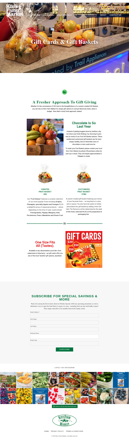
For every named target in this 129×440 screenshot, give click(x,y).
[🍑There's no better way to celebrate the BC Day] (56, 380)
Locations (48, 15)
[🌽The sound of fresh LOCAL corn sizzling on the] (89, 380)
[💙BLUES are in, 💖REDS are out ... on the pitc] (121, 396)
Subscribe (64, 349)
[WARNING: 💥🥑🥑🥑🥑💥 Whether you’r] (73, 380)
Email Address (35, 312)
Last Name (33, 326)
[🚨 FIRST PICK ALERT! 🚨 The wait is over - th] (105, 396)
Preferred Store (34, 333)
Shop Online (34, 15)
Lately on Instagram (65, 367)
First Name (33, 319)
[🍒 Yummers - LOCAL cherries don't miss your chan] (8, 396)
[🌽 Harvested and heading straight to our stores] (40, 380)
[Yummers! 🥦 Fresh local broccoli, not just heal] (105, 380)
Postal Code (33, 340)
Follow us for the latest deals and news (65, 406)
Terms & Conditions (74, 431)
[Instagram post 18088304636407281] (40, 396)
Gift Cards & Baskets (86, 15)
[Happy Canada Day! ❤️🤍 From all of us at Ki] (56, 396)
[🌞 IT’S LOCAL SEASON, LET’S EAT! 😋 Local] (8, 380)
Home (46, 431)
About (103, 15)
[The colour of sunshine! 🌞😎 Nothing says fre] (24, 396)
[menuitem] (34, 15)
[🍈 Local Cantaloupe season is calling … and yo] (24, 380)
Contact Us (115, 15)
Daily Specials (64, 15)
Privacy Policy (57, 431)
